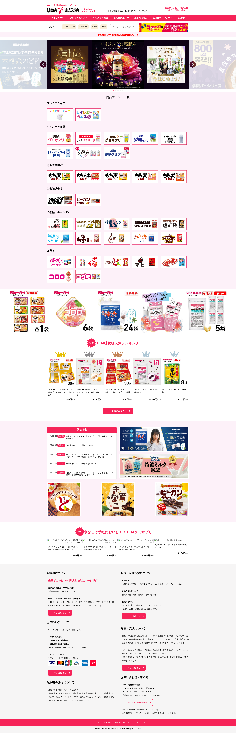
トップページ (57, 18)
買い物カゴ (143, 11)
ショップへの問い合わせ (137, 702)
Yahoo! (153, 11)
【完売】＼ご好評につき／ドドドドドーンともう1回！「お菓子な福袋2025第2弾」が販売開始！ (89, 474)
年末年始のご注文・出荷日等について (81, 464)
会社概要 (113, 11)
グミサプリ (83, 27)
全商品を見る (118, 411)
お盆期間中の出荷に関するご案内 (79, 445)
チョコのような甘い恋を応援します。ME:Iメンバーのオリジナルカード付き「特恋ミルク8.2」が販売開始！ (89, 455)
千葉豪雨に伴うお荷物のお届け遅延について (118, 34)
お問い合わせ (140, 722)
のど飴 (103, 27)
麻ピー (94, 27)
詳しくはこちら (60, 613)
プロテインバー (69, 27)
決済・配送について (128, 11)
